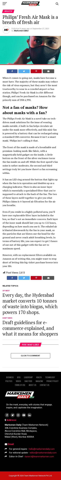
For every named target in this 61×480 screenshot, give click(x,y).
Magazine (39, 381)
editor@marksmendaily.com (43, 452)
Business (10, 377)
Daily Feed (28, 381)
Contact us (44, 385)
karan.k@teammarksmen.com (39, 456)
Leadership (28, 377)
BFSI (18, 377)
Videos (18, 381)
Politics (8, 381)
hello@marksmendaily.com (42, 449)
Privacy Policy (52, 381)
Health (39, 377)
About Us (32, 385)
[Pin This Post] (36, 71)
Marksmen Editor (21, 31)
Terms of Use (20, 385)
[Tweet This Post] (24, 71)
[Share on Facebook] (12, 71)
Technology (50, 377)
